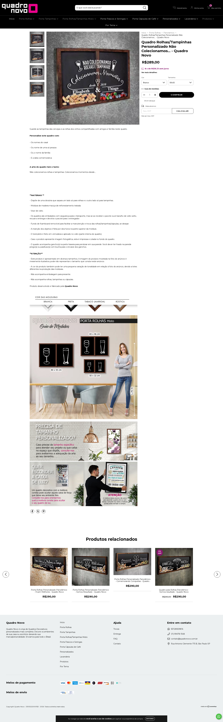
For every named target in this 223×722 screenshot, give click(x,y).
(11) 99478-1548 (178, 634)
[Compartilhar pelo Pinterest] (44, 512)
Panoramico (169, 33)
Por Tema (110, 25)
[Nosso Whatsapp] (83, 460)
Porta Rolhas (26, 19)
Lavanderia (190, 19)
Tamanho (171, 77)
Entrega (117, 634)
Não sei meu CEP (147, 116)
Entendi (150, 719)
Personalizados (171, 19)
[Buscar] (145, 8)
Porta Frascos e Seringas (113, 19)
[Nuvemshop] (209, 707)
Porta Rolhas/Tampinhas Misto (78, 19)
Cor (142, 77)
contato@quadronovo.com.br (184, 639)
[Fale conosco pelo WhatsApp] (219, 716)
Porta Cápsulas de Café (144, 19)
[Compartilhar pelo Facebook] (32, 512)
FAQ (115, 639)
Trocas (116, 629)
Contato (117, 644)
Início (12, 19)
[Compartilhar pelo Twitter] (38, 512)
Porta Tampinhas (48, 19)
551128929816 (177, 629)
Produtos (207, 19)
